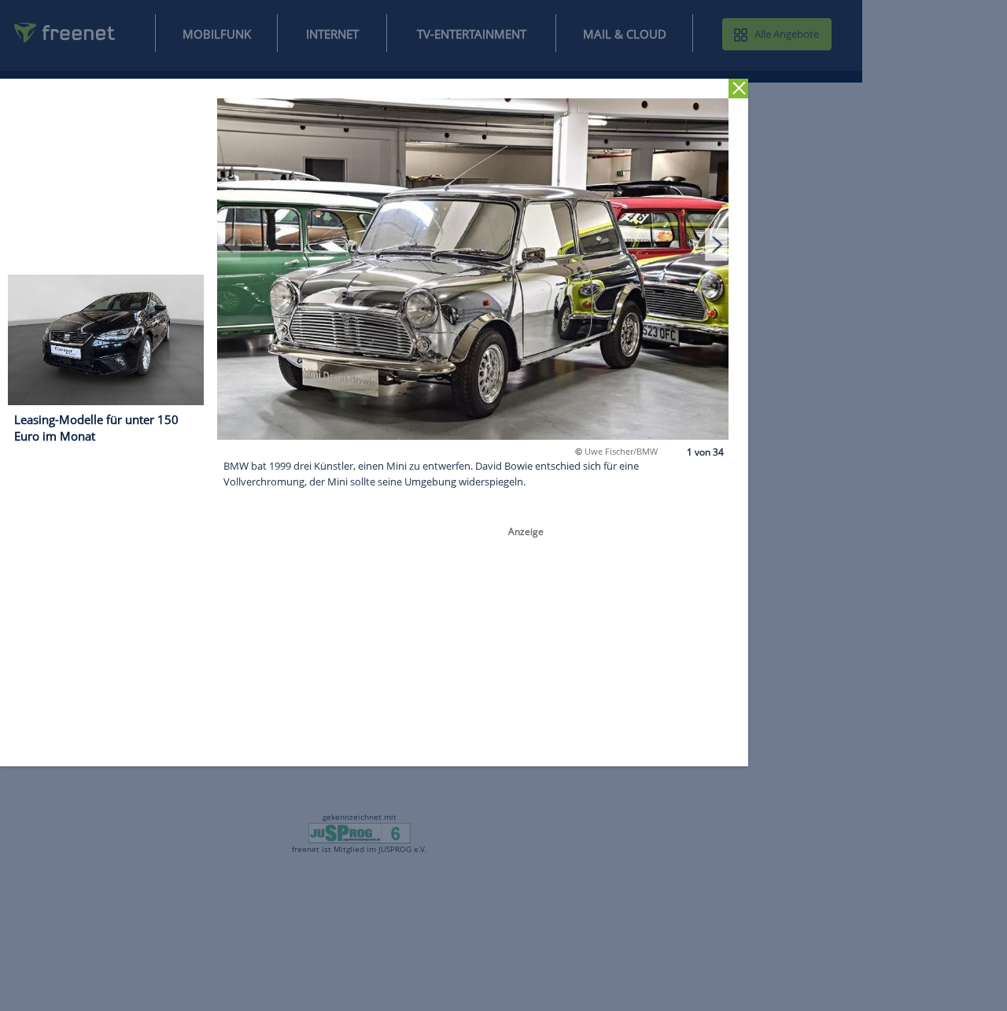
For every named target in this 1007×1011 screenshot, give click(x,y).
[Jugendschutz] (360, 832)
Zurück (738, 88)
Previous (229, 243)
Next (717, 243)
